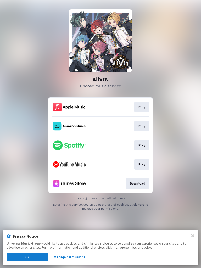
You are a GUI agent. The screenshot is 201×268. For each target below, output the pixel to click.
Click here (137, 204)
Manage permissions (69, 257)
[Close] (193, 235)
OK (27, 257)
